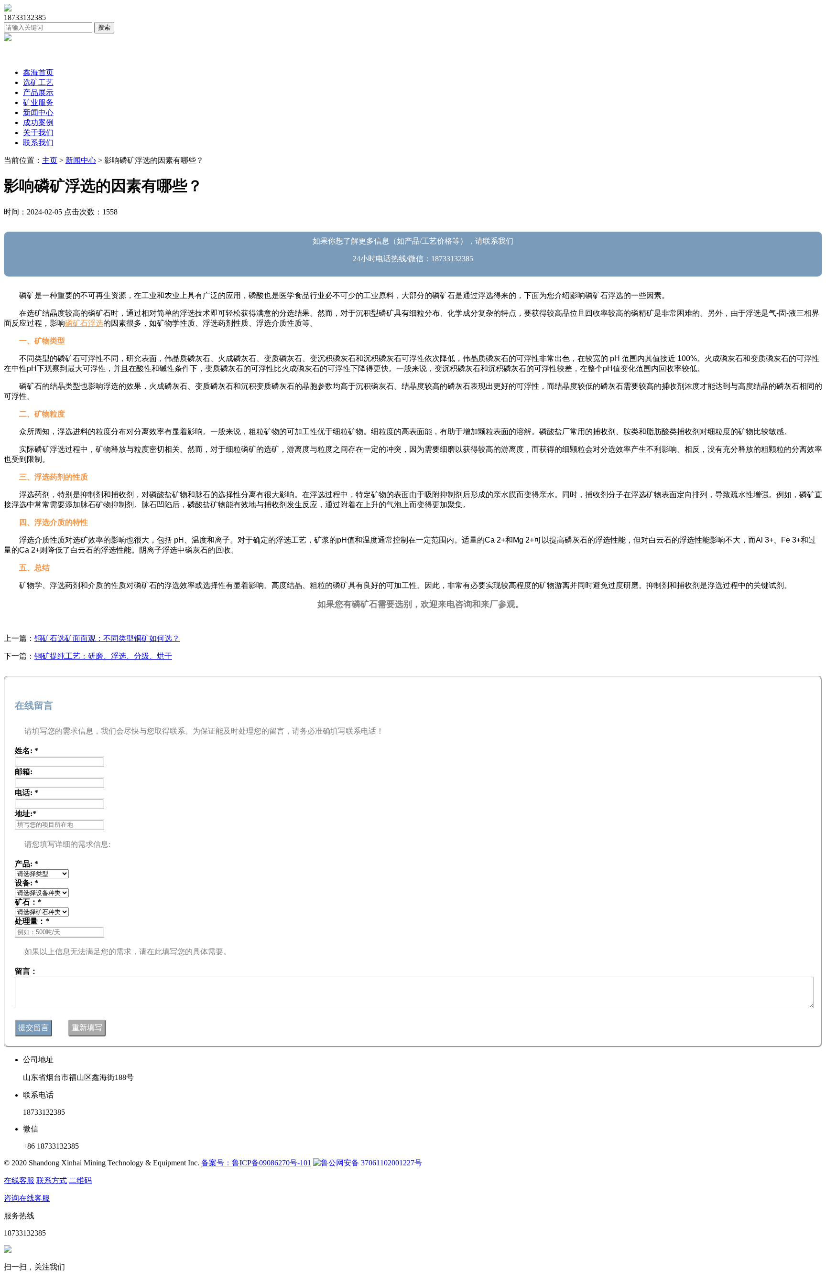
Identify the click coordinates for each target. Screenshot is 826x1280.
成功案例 (38, 122)
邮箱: (24, 772)
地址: (25, 814)
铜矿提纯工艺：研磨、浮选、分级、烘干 (103, 656)
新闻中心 (38, 112)
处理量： (32, 921)
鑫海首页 (38, 72)
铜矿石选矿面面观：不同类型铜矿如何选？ (107, 638)
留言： (26, 971)
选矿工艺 (38, 82)
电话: (26, 793)
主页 (49, 160)
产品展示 (38, 92)
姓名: (26, 751)
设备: (26, 883)
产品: (26, 864)
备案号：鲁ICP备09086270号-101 (256, 1163)
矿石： (28, 902)
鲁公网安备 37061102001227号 (371, 1163)
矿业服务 (38, 102)
